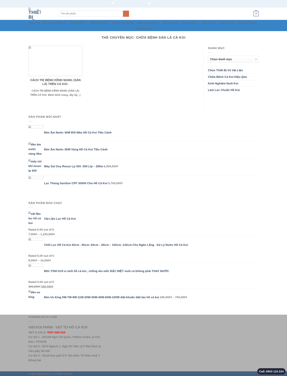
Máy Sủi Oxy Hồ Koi (148, 23)
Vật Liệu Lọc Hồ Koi (122, 23)
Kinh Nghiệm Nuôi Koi (54, 23)
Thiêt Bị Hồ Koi (78, 23)
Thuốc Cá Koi (226, 23)
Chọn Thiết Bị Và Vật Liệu (225, 70)
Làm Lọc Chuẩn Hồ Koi (224, 90)
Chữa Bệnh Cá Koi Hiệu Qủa (227, 76)
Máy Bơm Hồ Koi (99, 23)
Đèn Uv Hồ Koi (170, 23)
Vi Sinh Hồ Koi (190, 23)
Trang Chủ (34, 23)
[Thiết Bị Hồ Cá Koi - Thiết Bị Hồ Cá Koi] (41, 13)
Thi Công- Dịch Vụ (247, 23)
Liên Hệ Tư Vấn (144, 28)
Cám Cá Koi (208, 23)
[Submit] (126, 14)
